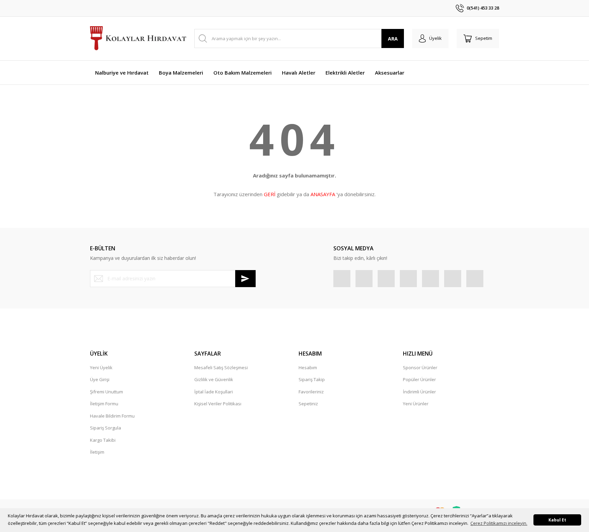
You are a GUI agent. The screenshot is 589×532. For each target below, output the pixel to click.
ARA (393, 38)
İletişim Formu (104, 404)
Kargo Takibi (103, 440)
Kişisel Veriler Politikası (217, 404)
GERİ (269, 194)
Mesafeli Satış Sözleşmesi (221, 367)
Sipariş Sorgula (105, 428)
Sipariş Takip (312, 379)
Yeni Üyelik (101, 367)
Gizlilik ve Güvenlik (213, 379)
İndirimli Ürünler (419, 392)
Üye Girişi (99, 379)
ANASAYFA (323, 194)
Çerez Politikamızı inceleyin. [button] (498, 523)
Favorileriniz (311, 392)
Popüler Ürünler (419, 379)
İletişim (97, 452)
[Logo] (138, 38)
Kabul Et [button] (557, 519)
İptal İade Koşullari (213, 392)
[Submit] (245, 278)
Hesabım (308, 367)
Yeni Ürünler (415, 404)
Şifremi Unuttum (106, 392)
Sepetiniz (308, 404)
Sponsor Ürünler (420, 367)
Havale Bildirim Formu (112, 416)
